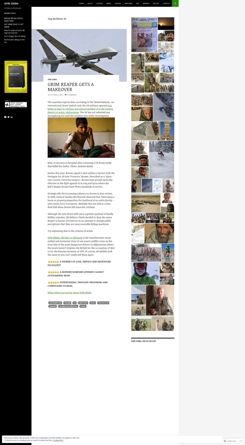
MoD (93, 303)
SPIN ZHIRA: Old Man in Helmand (65, 237)
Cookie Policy (58, 440)
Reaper (53, 306)
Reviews (146, 3)
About (90, 3)
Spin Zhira (128, 3)
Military (83, 303)
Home (81, 3)
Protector (103, 303)
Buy (137, 3)
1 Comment (72, 95)
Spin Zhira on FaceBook (143, 341)
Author (99, 3)
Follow (156, 3)
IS (75, 303)
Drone (67, 303)
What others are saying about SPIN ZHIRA (69, 292)
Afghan (118, 3)
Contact (166, 3)
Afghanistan (55, 303)
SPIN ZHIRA (11, 3)
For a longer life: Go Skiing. (15, 36)
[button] (144, 34)
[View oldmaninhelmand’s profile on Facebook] (5, 117)
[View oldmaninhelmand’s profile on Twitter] (8, 117)
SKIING (108, 3)
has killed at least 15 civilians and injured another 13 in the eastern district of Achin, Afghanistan (80, 109)
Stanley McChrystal (68, 306)
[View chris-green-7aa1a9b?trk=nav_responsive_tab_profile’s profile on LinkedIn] (11, 117)
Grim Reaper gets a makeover (71, 86)
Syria (83, 306)
